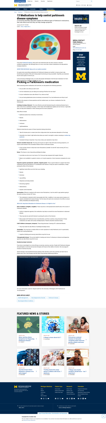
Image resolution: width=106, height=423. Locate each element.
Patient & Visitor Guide (59, 390)
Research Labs (69, 390)
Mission (25, 9)
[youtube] (48, 398)
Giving (42, 394)
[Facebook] (105, 12)
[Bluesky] (105, 19)
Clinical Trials (69, 388)
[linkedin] (72, 398)
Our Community (81, 390)
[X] (105, 14)
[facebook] (41, 398)
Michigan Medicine (46, 386)
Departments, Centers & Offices (84, 392)
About (42, 388)
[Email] (105, 17)
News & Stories (44, 395)
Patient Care (30, 1)
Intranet (79, 395)
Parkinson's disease (27, 62)
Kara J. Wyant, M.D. (25, 26)
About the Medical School (83, 394)
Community (43, 392)
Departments (49, 1)
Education (43, 1)
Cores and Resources (71, 394)
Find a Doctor (57, 388)
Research (36, 1)
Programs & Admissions (82, 388)
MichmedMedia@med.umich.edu (79, 47)
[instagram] (43, 398)
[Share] (105, 21)
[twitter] (46, 398)
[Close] (103, 416)
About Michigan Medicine (20, 1)
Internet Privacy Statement (29, 420)
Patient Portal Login (59, 392)
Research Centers (70, 392)
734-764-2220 (79, 49)
